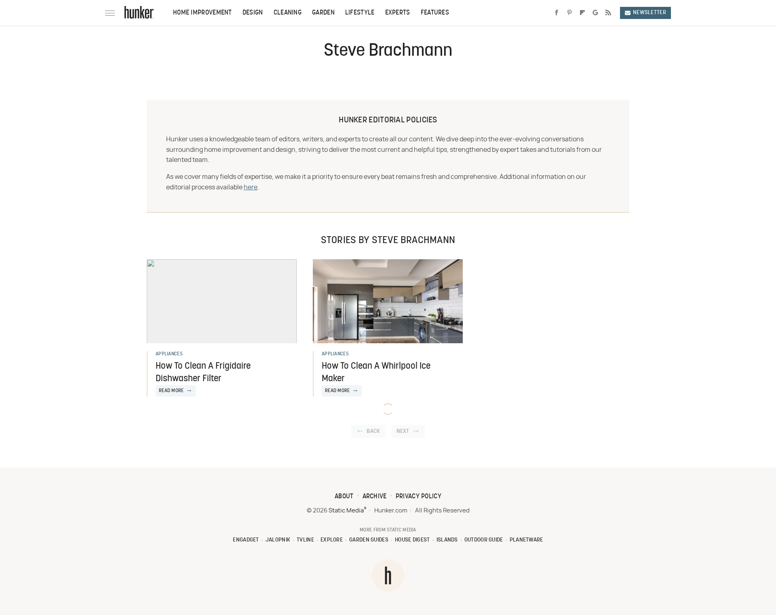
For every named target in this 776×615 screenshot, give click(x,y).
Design (252, 13)
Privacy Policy (418, 496)
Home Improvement (202, 13)
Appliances (169, 354)
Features (435, 13)
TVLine (305, 540)
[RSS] (608, 13)
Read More (171, 390)
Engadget (246, 540)
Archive (375, 496)
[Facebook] (556, 13)
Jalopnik (278, 540)
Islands (447, 540)
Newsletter (649, 13)
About (344, 496)
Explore (332, 540)
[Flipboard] (582, 13)
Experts (397, 13)
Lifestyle (360, 13)
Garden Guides (368, 540)
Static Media (346, 511)
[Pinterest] (569, 13)
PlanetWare (526, 540)
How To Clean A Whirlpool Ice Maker (376, 373)
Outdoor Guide (483, 540)
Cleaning (288, 13)
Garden (323, 13)
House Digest (412, 540)
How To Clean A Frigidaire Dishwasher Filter (203, 373)
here (250, 187)
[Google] (595, 13)
